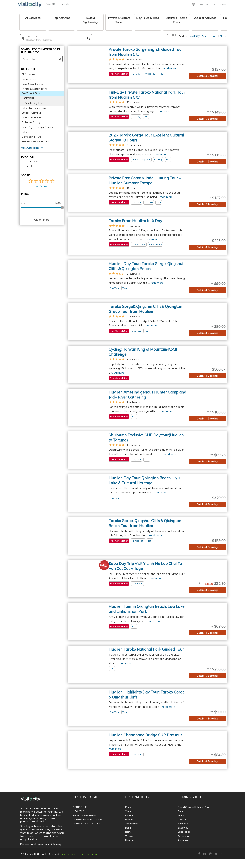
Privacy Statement (84, 815)
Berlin (128, 827)
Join (215, 4)
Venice (129, 835)
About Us (79, 811)
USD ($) (50, 4)
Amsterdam (131, 823)
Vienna (129, 811)
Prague (129, 819)
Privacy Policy (69, 854)
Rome (128, 831)
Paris (128, 807)
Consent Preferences (86, 823)
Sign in (223, 4)
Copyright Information (87, 819)
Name (223, 36)
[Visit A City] (30, 799)
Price (214, 36)
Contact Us (80, 807)
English (65, 4)
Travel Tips (203, 4)
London (129, 815)
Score (205, 36)
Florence (130, 840)
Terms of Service (89, 854)
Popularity (194, 36)
